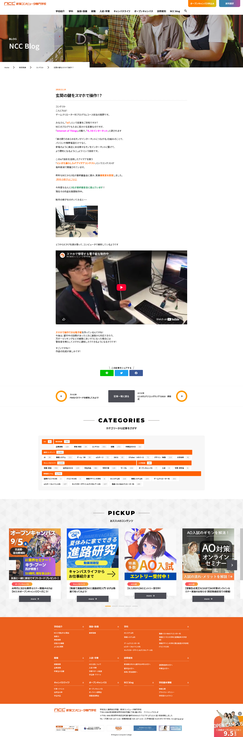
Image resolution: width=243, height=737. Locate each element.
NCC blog (175, 11)
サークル (127, 468)
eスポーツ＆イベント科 (55, 484)
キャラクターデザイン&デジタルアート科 (138, 650)
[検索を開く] (185, 11)
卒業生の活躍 (59, 671)
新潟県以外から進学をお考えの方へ (137, 664)
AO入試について (95, 664)
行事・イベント (59, 689)
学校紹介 (60, 11)
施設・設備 (82, 11)
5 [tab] (135, 606)
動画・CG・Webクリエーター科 (126, 484)
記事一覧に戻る (121, 396)
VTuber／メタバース (139, 457)
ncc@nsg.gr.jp (178, 718)
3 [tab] (121, 606)
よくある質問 (58, 646)
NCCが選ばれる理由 (61, 633)
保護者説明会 (94, 695)
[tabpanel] (35, 565)
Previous (11, 565)
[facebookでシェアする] (136, 373)
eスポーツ (102, 457)
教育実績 (62, 441)
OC (47, 441)
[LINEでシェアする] (107, 373)
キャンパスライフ (122, 11)
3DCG (118, 457)
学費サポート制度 (95, 671)
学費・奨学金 (181, 468)
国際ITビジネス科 (52, 478)
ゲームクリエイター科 (132, 643)
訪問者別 (161, 11)
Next (232, 565)
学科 (71, 11)
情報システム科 (139, 478)
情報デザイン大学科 (95, 478)
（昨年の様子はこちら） (66, 179)
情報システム (64, 457)
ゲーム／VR (84, 457)
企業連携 (62, 446)
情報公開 (162, 689)
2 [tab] (115, 606)
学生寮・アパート (95, 674)
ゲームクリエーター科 (165, 478)
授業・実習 (51, 468)
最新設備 (92, 633)
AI (47, 457)
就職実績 (57, 664)
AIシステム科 (118, 478)
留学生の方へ (129, 668)
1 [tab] (108, 606)
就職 (93, 11)
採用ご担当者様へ (130, 672)
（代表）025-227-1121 (112, 718)
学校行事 (109, 468)
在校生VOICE (71, 468)
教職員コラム (52, 473)
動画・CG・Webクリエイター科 (170, 633)
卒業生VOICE (133, 446)
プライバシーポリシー (166, 692)
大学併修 (183, 457)
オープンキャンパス (143, 11)
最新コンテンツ (53, 452)
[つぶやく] (121, 373)
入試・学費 (105, 11)
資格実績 (57, 639)
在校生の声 (58, 692)
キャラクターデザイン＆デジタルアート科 (89, 484)
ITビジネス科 (74, 478)
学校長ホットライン (166, 695)
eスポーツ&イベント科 (132, 646)
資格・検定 (80, 446)
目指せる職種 (59, 643)
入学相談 (144, 463)
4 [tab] (128, 606)
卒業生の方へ (164, 668)
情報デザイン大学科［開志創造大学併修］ (174, 643)
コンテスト (98, 446)
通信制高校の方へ (166, 665)
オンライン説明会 (95, 692)
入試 (165, 468)
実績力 (56, 636)
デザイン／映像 (163, 457)
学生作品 (90, 468)
